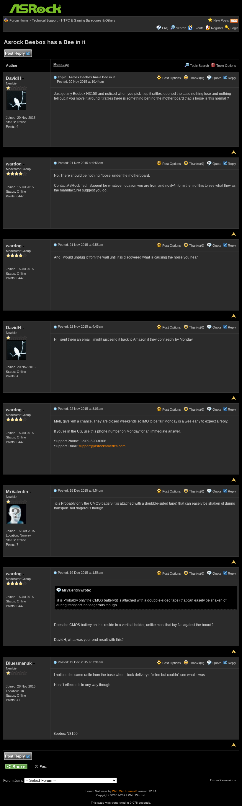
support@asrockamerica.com (102, 446)
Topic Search (199, 65)
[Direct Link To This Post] (55, 77)
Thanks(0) (196, 78)
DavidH (14, 78)
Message (61, 65)
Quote (216, 78)
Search (181, 28)
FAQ (165, 28)
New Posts (221, 20)
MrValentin (17, 491)
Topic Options (225, 65)
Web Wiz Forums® (124, 791)
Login (234, 28)
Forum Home (18, 20)
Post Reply (15, 53)
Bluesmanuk (19, 663)
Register (217, 28)
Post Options (171, 78)
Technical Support (45, 20)
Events (199, 28)
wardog (14, 163)
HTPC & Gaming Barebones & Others (88, 20)
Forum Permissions (223, 780)
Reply (232, 78)
